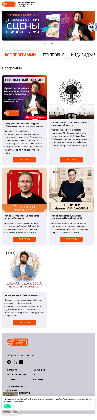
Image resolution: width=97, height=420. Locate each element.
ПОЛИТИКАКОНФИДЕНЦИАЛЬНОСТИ (18, 392)
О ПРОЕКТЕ (12, 370)
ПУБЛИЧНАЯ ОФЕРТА (16, 387)
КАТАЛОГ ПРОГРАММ (16, 375)
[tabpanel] (48, 26)
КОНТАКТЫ (38, 379)
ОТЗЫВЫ (11, 379)
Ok (7, 406)
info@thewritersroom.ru (20, 355)
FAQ (34, 375)
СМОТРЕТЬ (24, 159)
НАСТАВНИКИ (39, 370)
